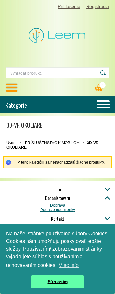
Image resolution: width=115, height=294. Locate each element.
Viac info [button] (69, 265)
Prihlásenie (69, 6)
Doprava (57, 205)
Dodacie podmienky (57, 210)
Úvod (11, 143)
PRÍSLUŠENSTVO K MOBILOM (52, 143)
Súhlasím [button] (58, 281)
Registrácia (97, 6)
